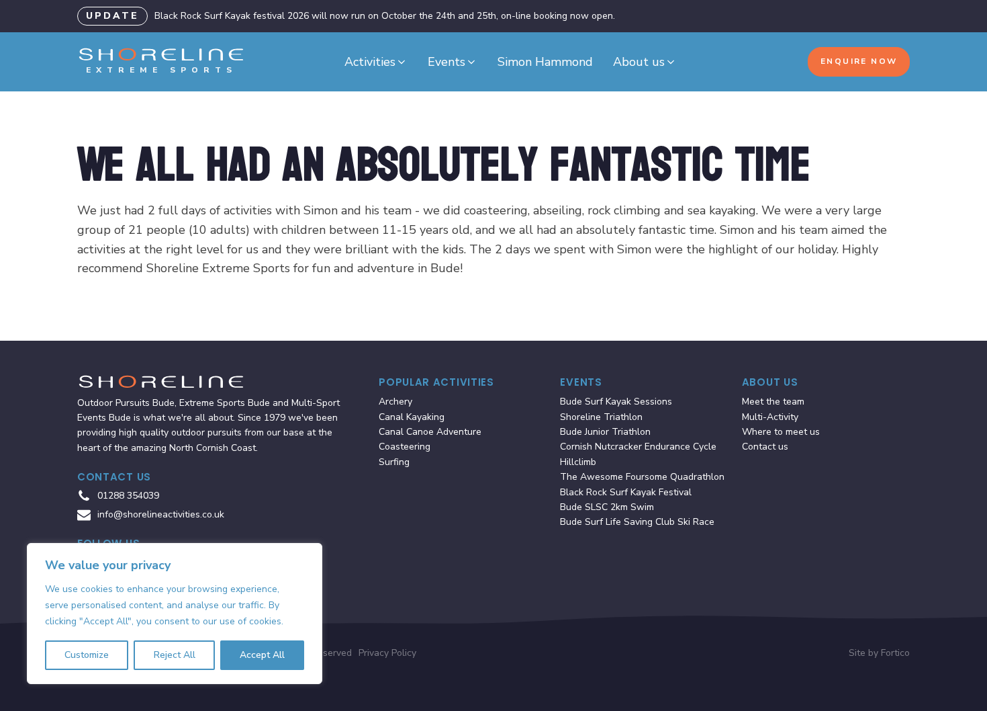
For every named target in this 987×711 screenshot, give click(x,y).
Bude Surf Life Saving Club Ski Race (637, 521)
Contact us (765, 446)
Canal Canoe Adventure (430, 431)
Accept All (262, 655)
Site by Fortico (879, 652)
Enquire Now (858, 61)
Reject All (174, 655)
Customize (86, 655)
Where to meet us (781, 431)
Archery (395, 401)
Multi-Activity (770, 417)
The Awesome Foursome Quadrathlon (642, 476)
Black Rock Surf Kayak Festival (626, 492)
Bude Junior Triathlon (605, 431)
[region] (174, 613)
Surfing (394, 462)
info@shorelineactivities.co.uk (160, 514)
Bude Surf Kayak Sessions (616, 401)
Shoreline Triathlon (601, 417)
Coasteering (404, 446)
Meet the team (773, 401)
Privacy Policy (387, 652)
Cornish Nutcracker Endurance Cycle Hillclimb (638, 454)
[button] (376, 62)
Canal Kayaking (411, 417)
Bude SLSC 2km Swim (607, 507)
